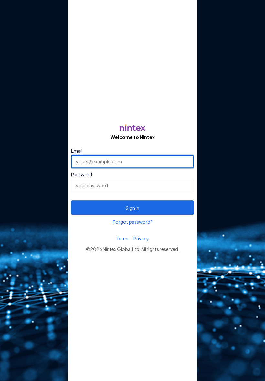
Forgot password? (133, 222)
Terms (123, 238)
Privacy (141, 238)
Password (81, 175)
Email (76, 151)
